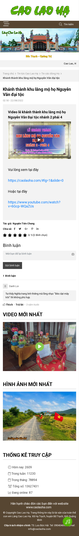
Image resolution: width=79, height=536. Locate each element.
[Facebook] (14, 228)
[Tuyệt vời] (25, 235)
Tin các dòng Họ (50, 73)
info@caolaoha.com (39, 529)
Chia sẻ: (7, 228)
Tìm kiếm (69, 24)
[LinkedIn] (37, 228)
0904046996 (60, 525)
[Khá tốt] (20, 235)
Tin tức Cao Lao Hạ (27, 73)
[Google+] (26, 228)
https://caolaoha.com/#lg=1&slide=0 (35, 180)
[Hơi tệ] (10, 235)
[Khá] (15, 235)
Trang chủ (8, 73)
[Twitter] (20, 228)
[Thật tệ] (5, 235)
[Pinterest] (32, 228)
